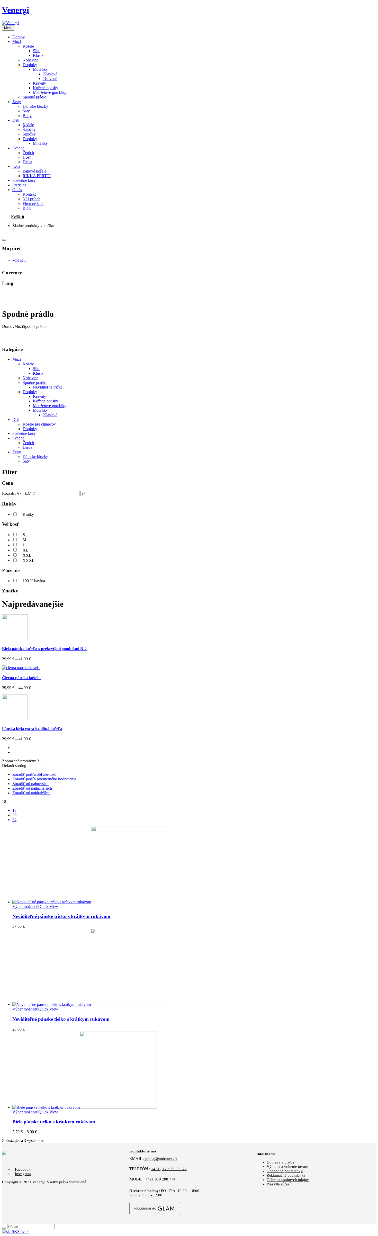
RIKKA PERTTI (37, 176)
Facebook (23, 1169)
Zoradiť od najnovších (30, 783)
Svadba (18, 438)
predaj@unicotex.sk (160, 1159)
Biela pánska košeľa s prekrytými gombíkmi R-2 (44, 648)
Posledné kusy (24, 433)
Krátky (28, 514)
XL (25, 550)
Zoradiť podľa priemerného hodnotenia (44, 779)
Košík (17, 217)
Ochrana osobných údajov (288, 1180)
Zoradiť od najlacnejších (32, 788)
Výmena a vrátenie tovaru (287, 1167)
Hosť (27, 157)
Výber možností (25, 906)
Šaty (26, 111)
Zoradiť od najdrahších (31, 793)
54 (14, 819)
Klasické (50, 74)
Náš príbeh (31, 199)
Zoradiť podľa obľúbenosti (34, 774)
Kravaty (39, 83)
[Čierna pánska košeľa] (21, 667)
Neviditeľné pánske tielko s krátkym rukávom (61, 1019)
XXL (27, 555)
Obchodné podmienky (285, 1171)
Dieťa (27, 162)
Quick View (48, 906)
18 (14, 810)
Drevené (50, 78)
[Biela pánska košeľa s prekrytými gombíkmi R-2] (15, 638)
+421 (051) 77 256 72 (169, 1169)
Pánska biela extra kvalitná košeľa (32, 728)
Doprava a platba (280, 1162)
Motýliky (40, 69)
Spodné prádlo (34, 97)
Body (27, 115)
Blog (27, 208)
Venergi (15, 10)
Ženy (16, 452)
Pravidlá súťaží (279, 1184)
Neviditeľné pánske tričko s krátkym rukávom (61, 916)
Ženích (28, 152)
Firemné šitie (33, 203)
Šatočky (29, 129)
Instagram (23, 1174)
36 (14, 815)
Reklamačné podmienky (286, 1175)
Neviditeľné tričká (47, 387)
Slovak (23, 1231)
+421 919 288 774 (160, 1179)
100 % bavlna (34, 581)
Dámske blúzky (35, 106)
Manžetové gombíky (49, 92)
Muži (18, 326)
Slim (36, 51)
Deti (15, 419)
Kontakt (29, 194)
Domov (8, 326)
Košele (28, 46)
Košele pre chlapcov (39, 424)
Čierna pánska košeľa (21, 677)
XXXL (28, 560)
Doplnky (30, 64)
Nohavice (30, 60)
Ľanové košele (34, 171)
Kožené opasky (45, 88)
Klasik (38, 55)
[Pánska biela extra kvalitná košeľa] (15, 718)
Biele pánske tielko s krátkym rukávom (53, 1121)
